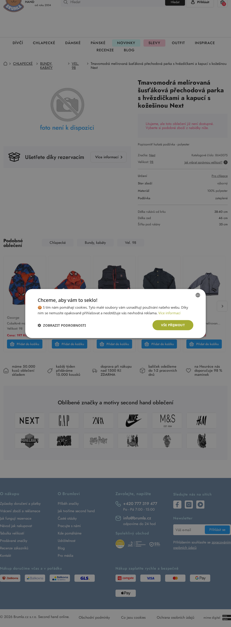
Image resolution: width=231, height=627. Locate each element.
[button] (62, 325)
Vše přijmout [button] (173, 325)
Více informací (169, 312)
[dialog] (115, 313)
